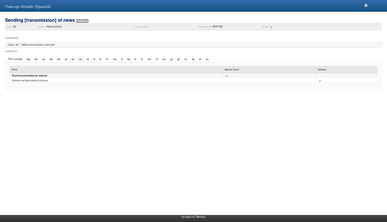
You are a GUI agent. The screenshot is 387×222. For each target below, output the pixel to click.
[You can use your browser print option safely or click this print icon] (366, 5)
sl (200, 59)
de (58, 59)
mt (149, 59)
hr (107, 59)
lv (142, 59)
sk (193, 59)
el (66, 59)
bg (28, 59)
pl (171, 59)
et (88, 59)
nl (157, 59)
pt (178, 59)
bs (35, 59)
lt (135, 59)
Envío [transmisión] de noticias (29, 75)
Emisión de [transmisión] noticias (30, 80)
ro (185, 59)
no (164, 59)
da (51, 59)
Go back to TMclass (193, 217)
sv (207, 59)
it (122, 59)
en (73, 59)
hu (115, 59)
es (80, 59)
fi (94, 59)
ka (128, 59)
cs (43, 59)
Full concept (15, 59)
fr (100, 59)
